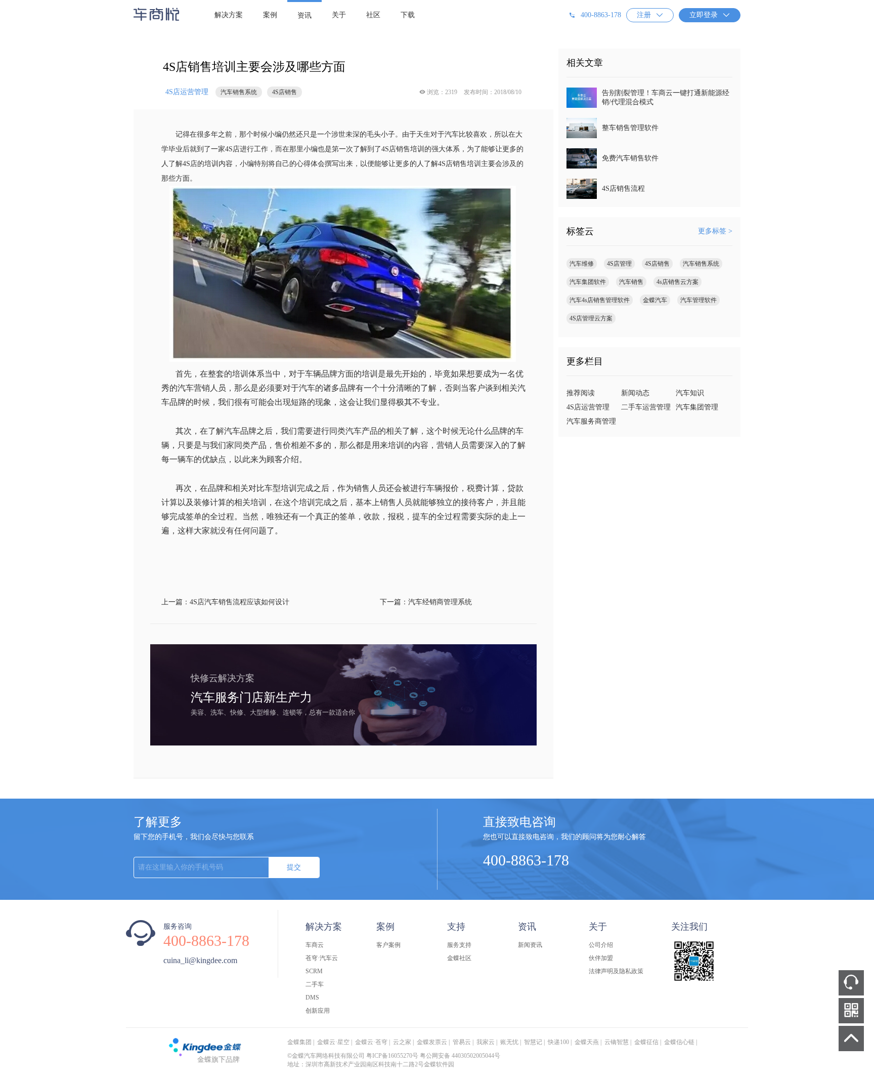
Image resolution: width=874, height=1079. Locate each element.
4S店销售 (657, 263)
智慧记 (533, 1042)
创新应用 (317, 1010)
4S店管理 (619, 263)
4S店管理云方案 (591, 318)
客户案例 (388, 944)
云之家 (402, 1042)
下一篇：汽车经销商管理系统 (426, 602)
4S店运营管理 (186, 92)
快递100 (558, 1042)
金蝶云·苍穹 (371, 1042)
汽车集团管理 (697, 407)
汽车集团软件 (588, 281)
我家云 (485, 1042)
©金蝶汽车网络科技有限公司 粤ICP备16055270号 (352, 1055)
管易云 (462, 1042)
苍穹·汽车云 (321, 958)
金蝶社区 (459, 958)
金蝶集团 (299, 1042)
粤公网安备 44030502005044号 (460, 1055)
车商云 (314, 944)
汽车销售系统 (701, 263)
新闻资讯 (530, 944)
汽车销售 (631, 281)
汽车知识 (690, 393)
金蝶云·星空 (333, 1042)
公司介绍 (601, 944)
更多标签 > (715, 231)
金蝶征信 (646, 1042)
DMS (312, 997)
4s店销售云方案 (677, 281)
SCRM (314, 971)
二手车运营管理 (646, 407)
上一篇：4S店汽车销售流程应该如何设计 (225, 602)
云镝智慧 (616, 1042)
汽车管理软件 (698, 300)
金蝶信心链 (679, 1042)
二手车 (314, 984)
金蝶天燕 (587, 1042)
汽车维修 (582, 263)
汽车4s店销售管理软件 (600, 300)
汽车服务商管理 (591, 421)
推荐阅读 (580, 393)
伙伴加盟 (601, 958)
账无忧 (509, 1042)
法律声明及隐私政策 (616, 971)
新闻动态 (635, 393)
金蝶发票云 (432, 1042)
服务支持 (459, 944)
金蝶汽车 (655, 300)
